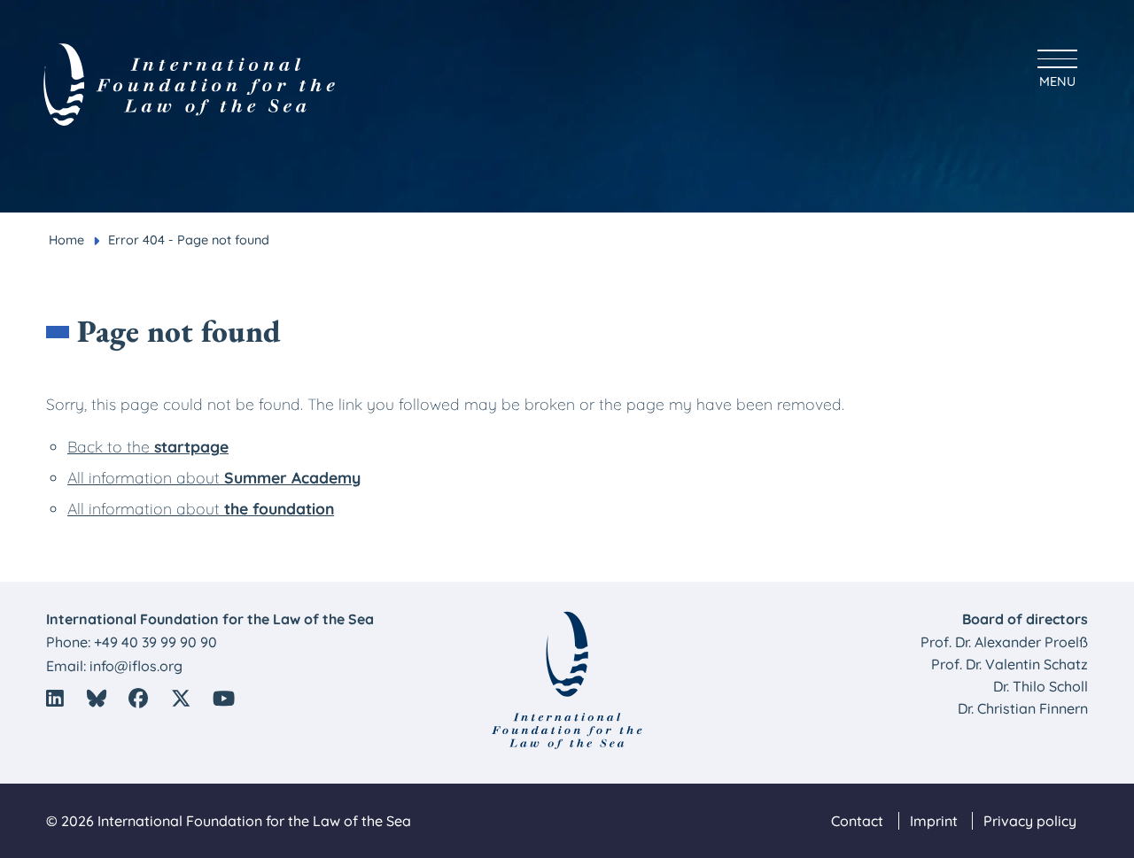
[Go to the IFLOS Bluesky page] (96, 698)
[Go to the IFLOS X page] (180, 698)
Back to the (148, 446)
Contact (857, 821)
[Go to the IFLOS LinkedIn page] (55, 698)
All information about (214, 477)
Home (66, 240)
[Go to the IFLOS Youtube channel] (224, 698)
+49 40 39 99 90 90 (155, 642)
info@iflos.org (136, 666)
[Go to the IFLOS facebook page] (138, 698)
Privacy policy (1029, 821)
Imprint (934, 821)
